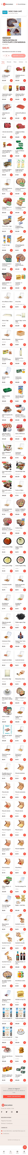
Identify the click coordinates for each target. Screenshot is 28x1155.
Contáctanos (6, 1133)
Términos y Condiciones (6, 1123)
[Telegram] (17, 1112)
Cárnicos (21, 62)
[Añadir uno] (9, 55)
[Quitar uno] (4, 55)
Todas (3, 62)
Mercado (9, 62)
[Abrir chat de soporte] (25, 1147)
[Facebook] (2, 1112)
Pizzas (15, 62)
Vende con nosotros (14, 1096)
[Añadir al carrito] (11, 80)
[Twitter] (7, 1112)
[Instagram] (12, 1112)
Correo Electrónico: (14, 1131)
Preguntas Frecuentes (6, 1120)
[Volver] (1, 4)
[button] (3, 1152)
